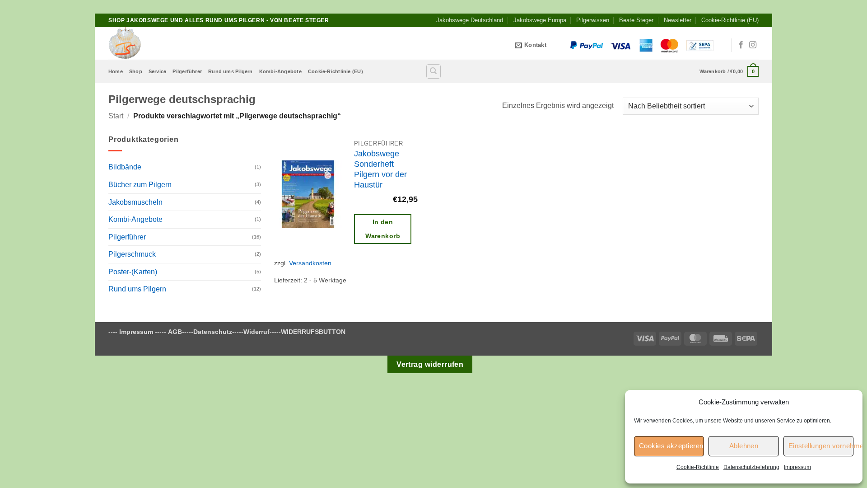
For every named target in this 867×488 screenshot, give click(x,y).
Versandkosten (310, 263)
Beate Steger (636, 20)
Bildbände (124, 167)
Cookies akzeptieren (671, 446)
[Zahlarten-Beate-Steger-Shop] (642, 45)
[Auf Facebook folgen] (741, 45)
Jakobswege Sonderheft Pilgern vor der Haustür (380, 169)
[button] (729, 71)
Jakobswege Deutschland (469, 20)
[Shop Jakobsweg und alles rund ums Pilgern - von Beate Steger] (153, 43)
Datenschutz (212, 331)
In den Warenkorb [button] (382, 228)
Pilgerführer (187, 71)
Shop (135, 71)
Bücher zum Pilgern (140, 184)
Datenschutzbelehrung (751, 467)
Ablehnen (744, 446)
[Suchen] (433, 71)
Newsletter (677, 20)
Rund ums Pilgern (230, 71)
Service (158, 71)
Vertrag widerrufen (429, 364)
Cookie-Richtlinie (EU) (730, 20)
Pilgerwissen (592, 20)
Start (115, 116)
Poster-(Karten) (132, 272)
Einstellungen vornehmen (820, 446)
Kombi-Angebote (280, 71)
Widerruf (256, 331)
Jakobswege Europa (539, 20)
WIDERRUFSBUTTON (313, 331)
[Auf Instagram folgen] (752, 45)
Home (115, 71)
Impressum (797, 467)
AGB (175, 331)
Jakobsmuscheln (135, 202)
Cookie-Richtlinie (697, 467)
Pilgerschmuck (132, 254)
